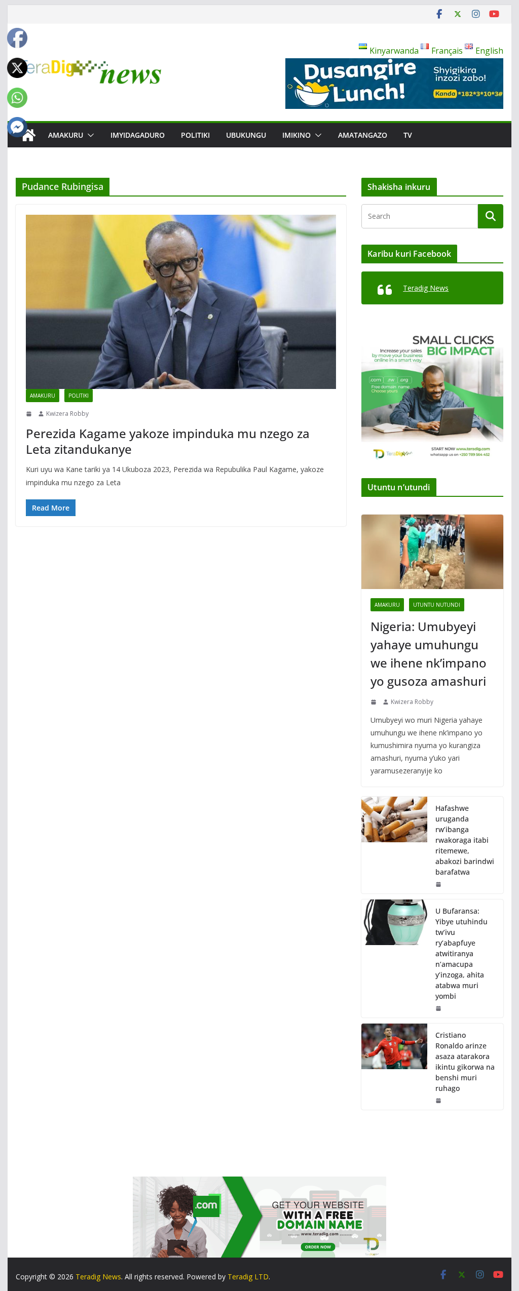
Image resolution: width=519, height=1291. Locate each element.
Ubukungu (246, 135)
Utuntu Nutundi (436, 604)
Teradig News (426, 288)
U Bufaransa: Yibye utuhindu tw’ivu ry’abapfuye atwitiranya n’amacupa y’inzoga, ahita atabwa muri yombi (461, 953)
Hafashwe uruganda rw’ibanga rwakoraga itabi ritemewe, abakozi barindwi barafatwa (464, 840)
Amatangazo (362, 135)
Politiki (195, 135)
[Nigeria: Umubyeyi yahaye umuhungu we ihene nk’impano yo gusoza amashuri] (432, 552)
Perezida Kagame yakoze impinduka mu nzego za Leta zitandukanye (168, 441)
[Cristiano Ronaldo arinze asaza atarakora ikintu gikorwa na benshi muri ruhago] (394, 1067)
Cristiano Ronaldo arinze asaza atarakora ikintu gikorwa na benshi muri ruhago (465, 1061)
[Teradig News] (28, 135)
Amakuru (65, 135)
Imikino (296, 135)
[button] (88, 135)
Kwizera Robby (67, 413)
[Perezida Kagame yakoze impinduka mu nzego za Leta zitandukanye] (181, 302)
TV (407, 135)
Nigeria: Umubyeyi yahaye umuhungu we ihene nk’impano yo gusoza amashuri (428, 653)
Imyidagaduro (137, 135)
